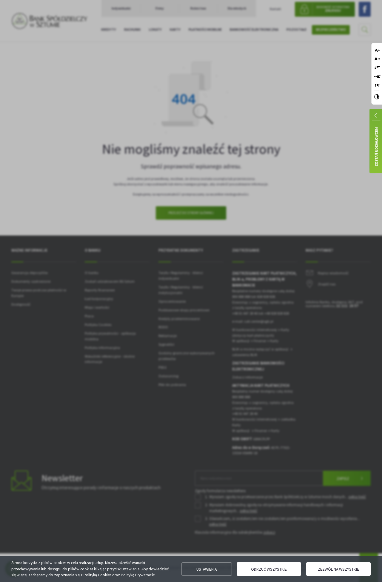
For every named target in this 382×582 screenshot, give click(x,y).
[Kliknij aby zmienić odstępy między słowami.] (377, 76)
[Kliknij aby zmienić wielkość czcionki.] (377, 50)
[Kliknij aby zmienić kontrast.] (376, 97)
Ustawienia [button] (206, 569)
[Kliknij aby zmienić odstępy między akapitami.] (377, 85)
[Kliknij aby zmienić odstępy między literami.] (377, 58)
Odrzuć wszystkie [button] (269, 569)
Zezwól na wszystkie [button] (338, 569)
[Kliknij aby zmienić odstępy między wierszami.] (377, 67)
